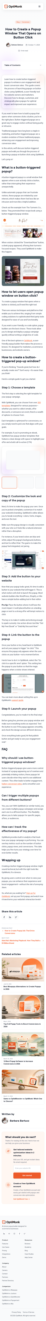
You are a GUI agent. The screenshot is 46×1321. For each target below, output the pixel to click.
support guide (17, 700)
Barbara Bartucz (17, 45)
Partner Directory (8, 1280)
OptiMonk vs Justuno (9, 1293)
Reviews (27, 1244)
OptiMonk (28, 340)
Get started (27, 1175)
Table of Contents (12, 65)
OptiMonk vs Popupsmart (10, 1300)
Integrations (6, 1254)
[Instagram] (14, 1234)
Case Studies (29, 1254)
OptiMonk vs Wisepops (9, 1290)
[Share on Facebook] (4, 917)
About (4, 1267)
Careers (4, 1270)
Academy (28, 1247)
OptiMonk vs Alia (7, 1304)
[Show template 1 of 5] (9, 482)
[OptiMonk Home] (13, 6)
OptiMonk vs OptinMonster (11, 1297)
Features (5, 1244)
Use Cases (5, 1247)
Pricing (4, 1250)
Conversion (26, 22)
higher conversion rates (12, 784)
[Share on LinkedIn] (10, 917)
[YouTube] (9, 1234)
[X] (25, 1234)
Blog (18, 22)
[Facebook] (19, 1234)
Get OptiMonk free (20, 1199)
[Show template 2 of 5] (26, 482)
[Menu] (39, 6)
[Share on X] (16, 917)
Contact (4, 1274)
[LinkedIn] (4, 1234)
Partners (5, 1277)
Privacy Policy (16, 1312)
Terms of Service (28, 1312)
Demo (4, 1257)
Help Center (29, 1257)
